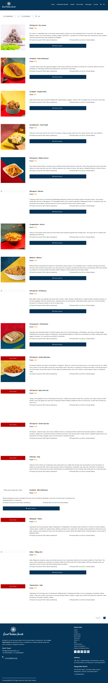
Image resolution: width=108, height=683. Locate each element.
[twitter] (78, 651)
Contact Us (77, 634)
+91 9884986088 (18, 652)
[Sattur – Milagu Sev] (13, 564)
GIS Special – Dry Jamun (38, 25)
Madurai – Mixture (36, 258)
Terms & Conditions (79, 646)
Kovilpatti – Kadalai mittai (38, 92)
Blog (75, 642)
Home (75, 630)
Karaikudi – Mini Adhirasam (39, 490)
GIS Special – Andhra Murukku (40, 357)
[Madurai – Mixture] (13, 270)
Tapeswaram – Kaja (36, 585)
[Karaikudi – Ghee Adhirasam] (13, 70)
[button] (103, 4)
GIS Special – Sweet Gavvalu (39, 423)
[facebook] (75, 651)
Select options (58, 46)
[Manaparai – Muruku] (13, 203)
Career (76, 632)
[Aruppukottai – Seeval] (13, 236)
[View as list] (39, 16)
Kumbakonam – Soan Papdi (39, 125)
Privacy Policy (78, 644)
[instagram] (82, 651)
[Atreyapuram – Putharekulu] (13, 336)
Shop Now (77, 638)
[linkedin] (88, 651)
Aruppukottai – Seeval (37, 224)
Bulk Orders (77, 636)
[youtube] (85, 651)
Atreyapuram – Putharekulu (39, 324)
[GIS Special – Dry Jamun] (13, 37)
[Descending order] (18, 16)
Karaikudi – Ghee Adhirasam (39, 58)
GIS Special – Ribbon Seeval (39, 158)
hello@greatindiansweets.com (10, 650)
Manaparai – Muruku (36, 191)
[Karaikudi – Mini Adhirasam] (13, 490)
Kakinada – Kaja (35, 457)
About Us (76, 640)
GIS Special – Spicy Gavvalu (39, 390)
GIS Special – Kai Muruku (38, 291)
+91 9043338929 (7, 652)
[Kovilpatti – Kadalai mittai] (13, 104)
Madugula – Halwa (36, 519)
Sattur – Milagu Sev (36, 552)
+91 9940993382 (79, 674)
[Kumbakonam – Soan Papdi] (13, 137)
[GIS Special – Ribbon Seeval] (13, 170)
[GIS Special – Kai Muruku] (13, 303)
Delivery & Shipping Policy (81, 648)
